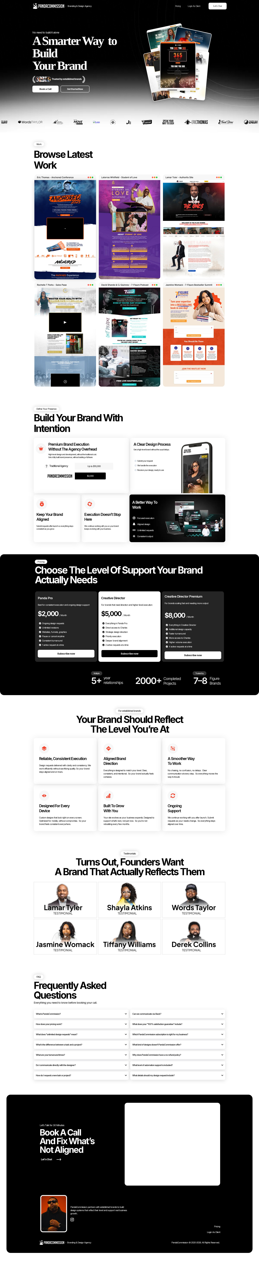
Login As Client (213, 1232)
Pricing (217, 1226)
